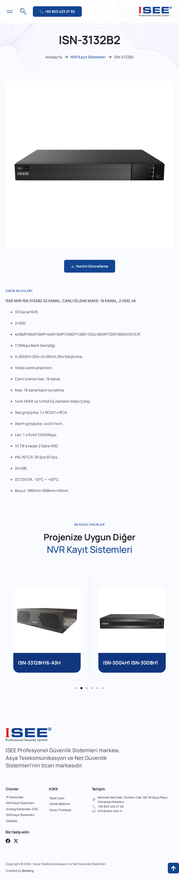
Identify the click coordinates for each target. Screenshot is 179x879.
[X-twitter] (16, 841)
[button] (76, 688)
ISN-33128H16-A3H (39, 662)
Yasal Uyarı (56, 798)
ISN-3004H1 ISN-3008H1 (130, 662)
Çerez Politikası (60, 810)
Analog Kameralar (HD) (22, 809)
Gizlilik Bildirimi (59, 804)
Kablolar (11, 821)
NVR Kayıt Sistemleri (88, 57)
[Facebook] (8, 841)
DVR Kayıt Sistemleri (20, 815)
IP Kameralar (15, 797)
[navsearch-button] (23, 11)
